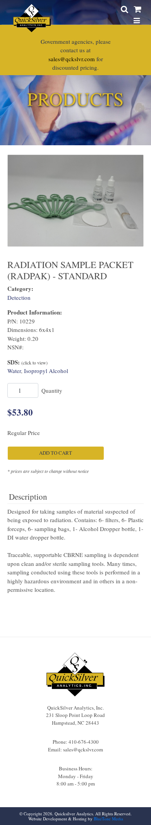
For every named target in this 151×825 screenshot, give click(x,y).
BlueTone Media (108, 819)
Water (14, 371)
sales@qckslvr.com (71, 59)
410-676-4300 (84, 741)
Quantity (51, 390)
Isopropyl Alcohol (46, 371)
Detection (19, 297)
